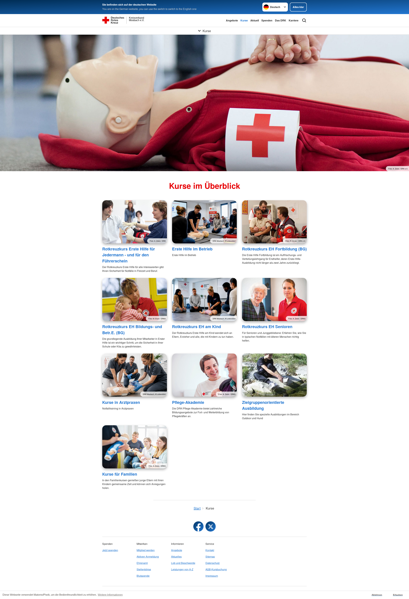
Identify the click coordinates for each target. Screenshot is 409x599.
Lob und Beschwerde (183, 563)
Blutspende (143, 576)
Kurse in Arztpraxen (121, 402)
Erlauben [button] (398, 595)
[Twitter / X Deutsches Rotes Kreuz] (210, 526)
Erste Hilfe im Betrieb (192, 249)
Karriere (293, 20)
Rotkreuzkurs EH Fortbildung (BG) (274, 249)
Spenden (266, 20)
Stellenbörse (144, 569)
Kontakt (209, 550)
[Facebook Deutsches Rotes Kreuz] (198, 526)
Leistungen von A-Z (182, 569)
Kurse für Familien (119, 474)
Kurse (244, 20)
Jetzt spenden (110, 550)
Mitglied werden (146, 550)
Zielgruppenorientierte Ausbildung (263, 405)
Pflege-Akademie (188, 402)
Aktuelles (176, 556)
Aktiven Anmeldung (148, 556)
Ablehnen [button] (377, 595)
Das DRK (280, 20)
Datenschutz (212, 563)
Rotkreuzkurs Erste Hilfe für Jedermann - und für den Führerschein (128, 255)
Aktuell (254, 20)
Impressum (211, 576)
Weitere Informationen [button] (110, 594)
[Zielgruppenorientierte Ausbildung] (274, 375)
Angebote (232, 20)
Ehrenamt (142, 563)
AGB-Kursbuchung (216, 569)
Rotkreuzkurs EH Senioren (267, 326)
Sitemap (210, 556)
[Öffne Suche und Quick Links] (304, 20)
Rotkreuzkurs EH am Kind (196, 326)
